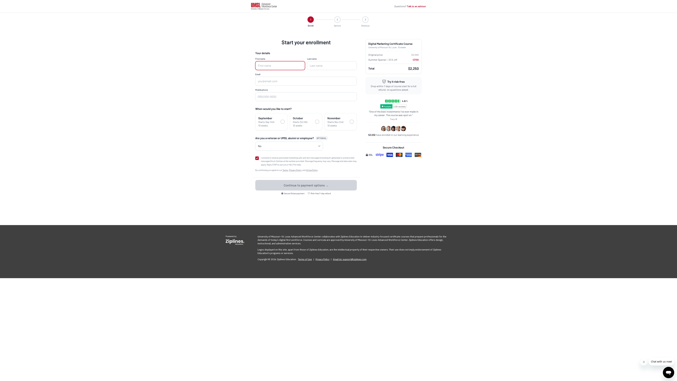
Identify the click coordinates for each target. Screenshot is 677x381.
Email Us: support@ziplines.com (350, 259)
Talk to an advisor (416, 6)
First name (260, 59)
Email (257, 74)
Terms (285, 170)
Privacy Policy (295, 170)
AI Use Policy (312, 170)
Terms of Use (305, 259)
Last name (312, 59)
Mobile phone (261, 90)
